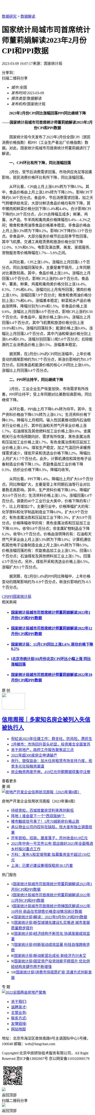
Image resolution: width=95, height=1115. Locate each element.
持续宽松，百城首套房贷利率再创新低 (42, 810)
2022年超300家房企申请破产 (34, 755)
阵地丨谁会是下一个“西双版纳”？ (38, 816)
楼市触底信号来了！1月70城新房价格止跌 (45, 821)
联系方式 (18, 1018)
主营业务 (18, 1013)
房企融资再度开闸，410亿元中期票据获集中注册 (50, 772)
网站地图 (18, 1029)
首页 (26, 7)
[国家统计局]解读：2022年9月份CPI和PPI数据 (50, 917)
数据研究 (9, 16)
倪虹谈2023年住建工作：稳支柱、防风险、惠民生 (51, 739)
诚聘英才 (18, 1007)
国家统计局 (22, 597)
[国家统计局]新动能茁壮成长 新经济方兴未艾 (49, 956)
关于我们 (18, 1002)
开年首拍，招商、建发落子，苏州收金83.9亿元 (49, 838)
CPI (5, 597)
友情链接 (18, 1024)
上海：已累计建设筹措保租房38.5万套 (42, 866)
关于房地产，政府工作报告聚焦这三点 (42, 750)
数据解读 (28, 16)
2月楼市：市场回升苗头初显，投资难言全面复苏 (50, 744)
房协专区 (55, 7)
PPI (10, 597)
